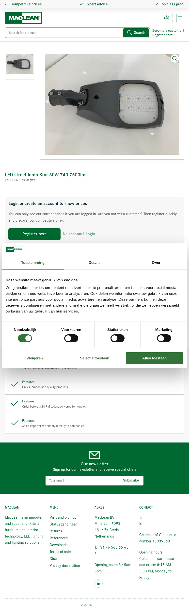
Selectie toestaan (94, 358)
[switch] (71, 338)
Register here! (162, 35)
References (59, 538)
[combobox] (77, 33)
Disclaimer (58, 558)
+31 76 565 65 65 (158, 517)
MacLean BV (100, 605)
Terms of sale (60, 552)
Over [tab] (156, 262)
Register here (34, 234)
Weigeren (35, 358)
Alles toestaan (154, 358)
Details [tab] (95, 262)
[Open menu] (180, 18)
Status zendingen (63, 524)
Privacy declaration (65, 565)
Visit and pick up (63, 517)
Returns (56, 531)
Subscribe (131, 480)
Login (90, 234)
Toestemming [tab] (33, 262)
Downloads (58, 545)
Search (139, 32)
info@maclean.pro (112, 554)
